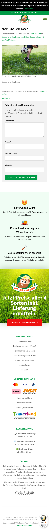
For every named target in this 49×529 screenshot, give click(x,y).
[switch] (43, 525)
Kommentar (10, 120)
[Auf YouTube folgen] (32, 493)
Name (8, 142)
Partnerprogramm (38, 519)
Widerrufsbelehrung (34, 517)
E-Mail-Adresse (11, 153)
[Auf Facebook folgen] (17, 493)
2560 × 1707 (35, 33)
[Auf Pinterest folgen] (28, 493)
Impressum (18, 517)
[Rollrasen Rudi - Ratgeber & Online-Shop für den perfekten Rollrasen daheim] (24, 19)
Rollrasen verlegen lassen (24, 351)
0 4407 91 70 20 (25, 436)
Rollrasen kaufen (23, 475)
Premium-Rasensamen (24, 360)
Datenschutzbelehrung (13, 519)
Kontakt (24, 369)
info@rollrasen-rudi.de (24, 444)
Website (8, 165)
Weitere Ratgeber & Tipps (24, 355)
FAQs (5, 485)
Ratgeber (18, 485)
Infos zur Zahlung (24, 398)
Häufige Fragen (24, 365)
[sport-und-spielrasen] (24, 59)
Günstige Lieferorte (24, 407)
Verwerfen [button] (28, 8)
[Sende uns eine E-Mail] (24, 493)
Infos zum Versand (25, 402)
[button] (3, 19)
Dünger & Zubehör (24, 341)
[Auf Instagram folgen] (20, 493)
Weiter (6, 98)
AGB (27, 519)
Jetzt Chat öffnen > (24, 452)
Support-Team (36, 485)
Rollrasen (21, 469)
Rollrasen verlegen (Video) (24, 346)
